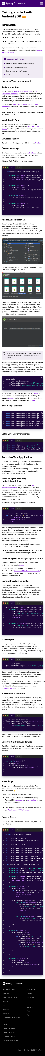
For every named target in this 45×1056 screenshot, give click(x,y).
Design (29, 993)
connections (31, 800)
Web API (6, 993)
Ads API (5, 1001)
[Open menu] (42, 3)
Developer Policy (9, 1032)
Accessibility (32, 997)
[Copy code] (41, 167)
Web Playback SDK (10, 997)
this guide (22, 565)
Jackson (11, 398)
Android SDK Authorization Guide (27, 571)
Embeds (6, 1013)
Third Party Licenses (10, 1040)
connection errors (8, 688)
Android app (31, 153)
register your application (23, 91)
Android (6, 1009)
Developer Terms (9, 1028)
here (33, 400)
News (29, 1011)
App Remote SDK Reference (18, 810)
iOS (4, 1005)
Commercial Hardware (11, 1017)
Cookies (26, 1050)
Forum (29, 1015)
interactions (19, 800)
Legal (20, 1050)
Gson (36, 393)
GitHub (38, 143)
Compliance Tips (9, 1036)
